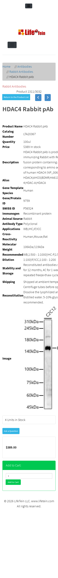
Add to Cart (13, 482)
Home (6, 66)
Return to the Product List (16, 97)
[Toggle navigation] (28, 6)
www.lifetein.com (42, 501)
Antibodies (24, 66)
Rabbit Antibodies (21, 72)
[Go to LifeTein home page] (32, 33)
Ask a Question (11, 431)
